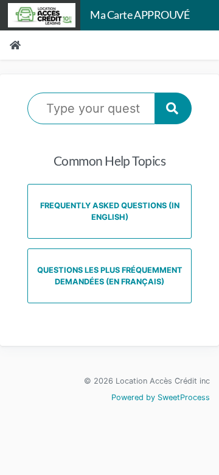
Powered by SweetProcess (160, 397)
